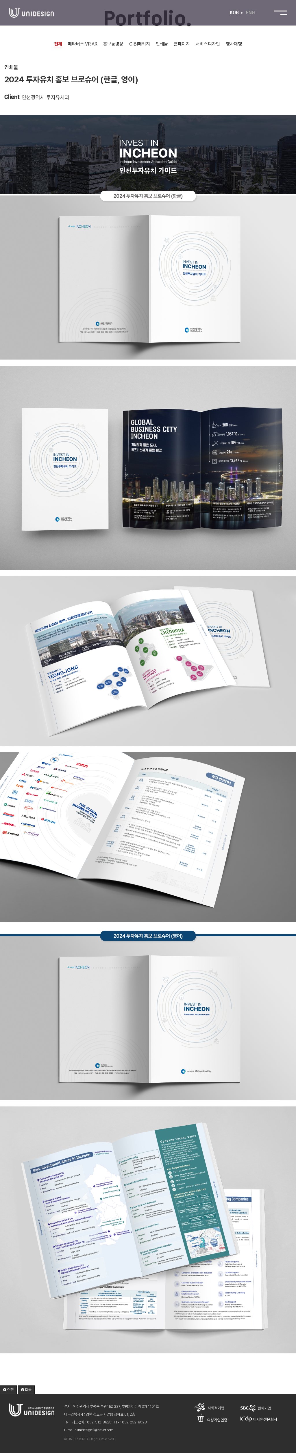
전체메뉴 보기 (280, 12)
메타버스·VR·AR (82, 44)
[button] (8, 1389)
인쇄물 (162, 44)
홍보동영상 (113, 44)
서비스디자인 (208, 44)
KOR (234, 12)
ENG (250, 12)
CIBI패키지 (139, 44)
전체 (58, 44)
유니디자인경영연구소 (31, 13)
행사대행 (234, 44)
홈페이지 (182, 44)
